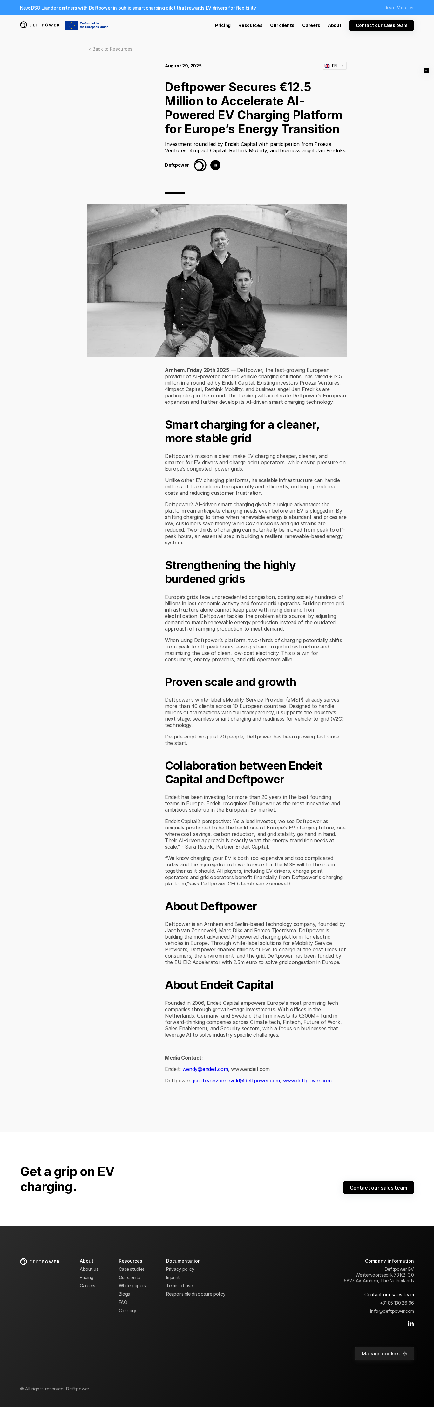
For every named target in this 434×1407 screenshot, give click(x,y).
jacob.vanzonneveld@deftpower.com (236, 1080)
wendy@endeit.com (205, 1069)
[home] (39, 25)
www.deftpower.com (307, 1080)
